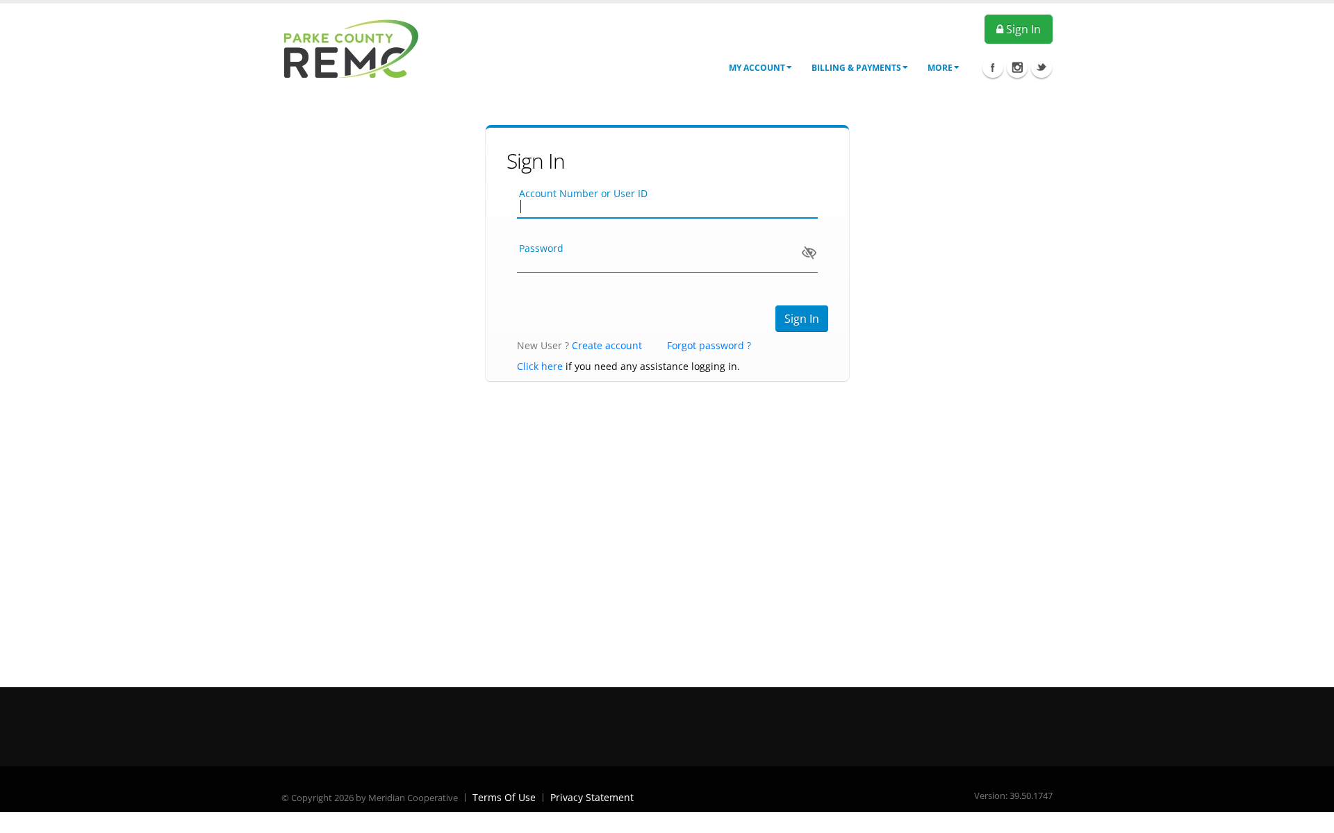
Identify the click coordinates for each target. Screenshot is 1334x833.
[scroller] (1310, 816)
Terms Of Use (504, 797)
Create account (607, 345)
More (940, 68)
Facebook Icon (992, 67)
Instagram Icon (1017, 67)
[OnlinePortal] (350, 47)
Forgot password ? (709, 345)
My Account (757, 68)
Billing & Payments (856, 68)
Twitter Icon (1041, 67)
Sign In (1022, 29)
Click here (540, 366)
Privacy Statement (592, 797)
